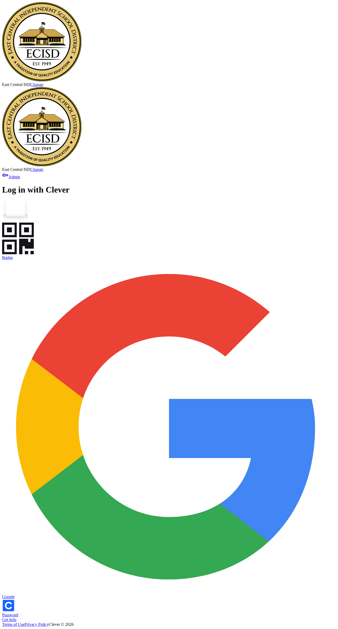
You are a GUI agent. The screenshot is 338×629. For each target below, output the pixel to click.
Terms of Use (13, 624)
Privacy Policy (37, 624)
